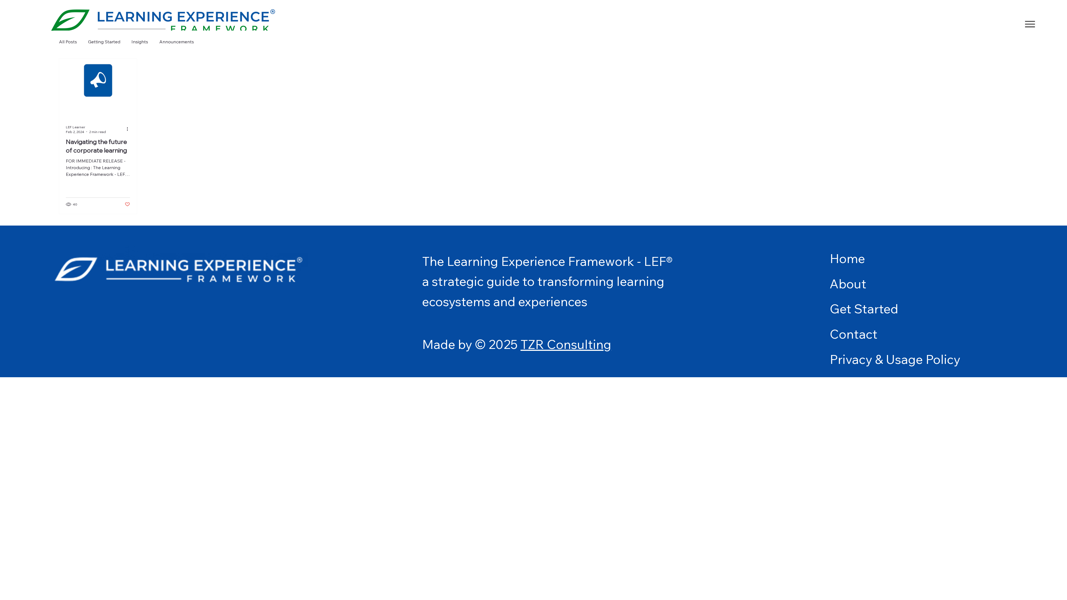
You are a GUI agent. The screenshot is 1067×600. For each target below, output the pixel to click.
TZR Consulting (565, 344)
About (848, 283)
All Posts (68, 41)
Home (847, 258)
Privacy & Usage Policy (895, 359)
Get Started (864, 308)
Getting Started (104, 41)
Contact (853, 334)
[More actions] (129, 129)
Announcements (176, 41)
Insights (139, 41)
